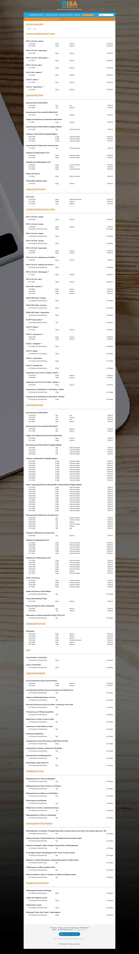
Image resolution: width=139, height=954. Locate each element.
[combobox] (106, 15)
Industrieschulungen (36, 15)
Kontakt (129, 950)
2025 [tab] (28, 29)
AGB (55, 939)
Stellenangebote (88, 15)
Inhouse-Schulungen (66, 15)
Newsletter (76, 939)
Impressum (61, 939)
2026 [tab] (34, 29)
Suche (82, 939)
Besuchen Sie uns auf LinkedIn (70, 934)
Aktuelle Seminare (52, 15)
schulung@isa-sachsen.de (80, 930)
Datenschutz (68, 939)
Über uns (77, 15)
